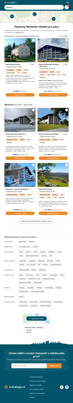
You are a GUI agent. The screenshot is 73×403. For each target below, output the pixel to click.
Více (20, 83)
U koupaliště (53, 275)
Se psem (35, 247)
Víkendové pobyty (46, 306)
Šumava (20, 66)
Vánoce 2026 (33, 302)
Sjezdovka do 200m (25, 282)
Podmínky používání (36, 377)
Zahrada (45, 264)
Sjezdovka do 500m (49, 279)
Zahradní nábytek (56, 264)
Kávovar (28, 252)
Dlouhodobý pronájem (37, 291)
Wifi (50, 256)
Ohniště (21, 264)
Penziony (31, 241)
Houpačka (32, 261)
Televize (44, 256)
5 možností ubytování (57, 80)
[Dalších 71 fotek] (53, 50)
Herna (21, 252)
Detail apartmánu (20, 158)
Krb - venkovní (31, 264)
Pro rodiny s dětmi (24, 247)
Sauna (21, 256)
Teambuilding (49, 288)
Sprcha (60, 252)
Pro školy (58, 288)
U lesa (61, 275)
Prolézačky (41, 261)
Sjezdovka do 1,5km (34, 279)
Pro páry (21, 288)
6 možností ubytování (24, 76)
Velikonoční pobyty (45, 302)
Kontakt (32, 397)
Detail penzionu (20, 95)
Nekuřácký (42, 270)
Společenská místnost (32, 256)
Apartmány (22, 241)
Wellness (39, 288)
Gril (39, 264)
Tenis (37, 275)
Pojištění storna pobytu (37, 393)
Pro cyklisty (30, 288)
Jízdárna (44, 275)
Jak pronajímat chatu (36, 389)
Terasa (58, 261)
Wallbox (34, 270)
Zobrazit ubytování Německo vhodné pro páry (36, 221)
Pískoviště (50, 261)
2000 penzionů (20, 32)
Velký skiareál (37, 282)
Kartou (21, 297)
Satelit (35, 252)
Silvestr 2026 (23, 302)
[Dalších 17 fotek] (20, 50)
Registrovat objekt (35, 385)
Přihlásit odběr (54, 366)
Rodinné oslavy (23, 291)
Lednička (42, 252)
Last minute (34, 306)
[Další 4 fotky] (20, 175)
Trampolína (22, 261)
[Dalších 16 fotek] (53, 175)
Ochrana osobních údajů (37, 381)
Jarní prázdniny (58, 302)
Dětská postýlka (24, 270)
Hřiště (21, 275)
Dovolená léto (23, 306)
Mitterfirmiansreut (12, 66)
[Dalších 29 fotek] (20, 120)
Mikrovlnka (51, 252)
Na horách (22, 279)
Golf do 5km (29, 275)
